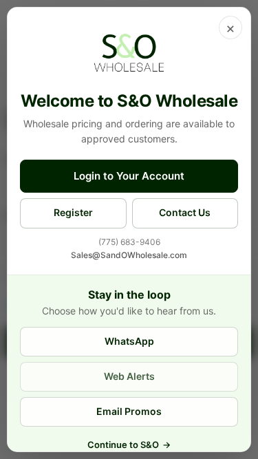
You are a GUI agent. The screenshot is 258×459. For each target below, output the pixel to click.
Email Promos (129, 411)
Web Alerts (129, 376)
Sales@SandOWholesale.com (129, 255)
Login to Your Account (129, 175)
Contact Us (185, 212)
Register (73, 212)
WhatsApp (129, 341)
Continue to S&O (129, 444)
